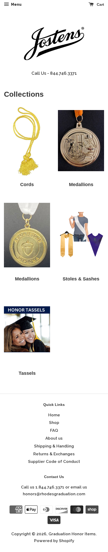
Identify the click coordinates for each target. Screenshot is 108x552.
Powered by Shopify (54, 540)
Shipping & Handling (54, 446)
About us (54, 438)
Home (54, 415)
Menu (15, 4)
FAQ (54, 430)
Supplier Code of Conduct (54, 461)
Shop (54, 422)
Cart (100, 4)
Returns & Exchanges (54, 454)
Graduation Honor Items (72, 534)
